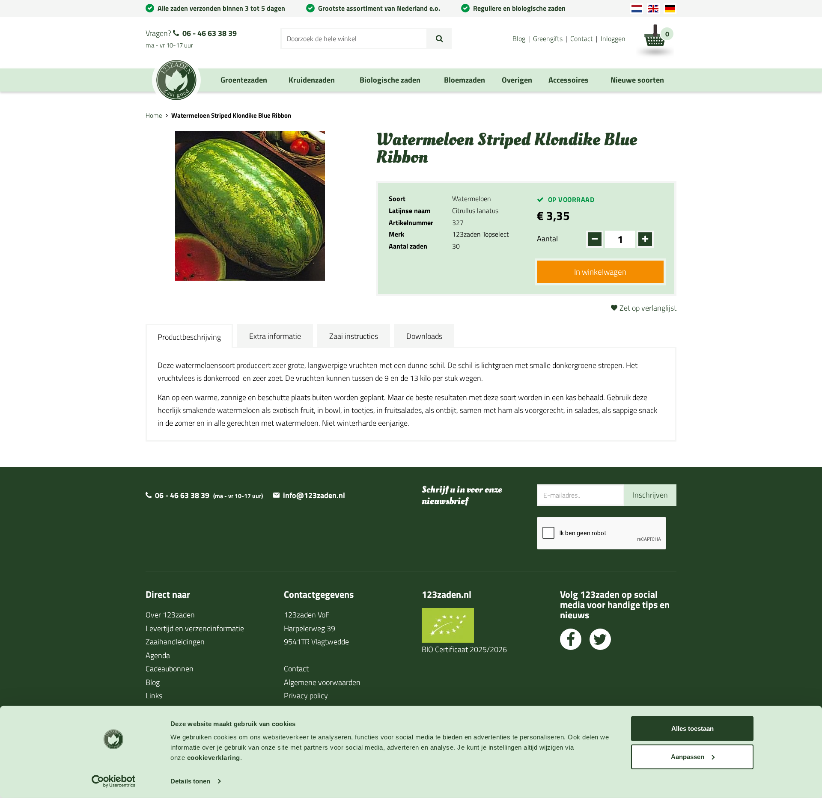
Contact (581, 38)
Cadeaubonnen (170, 668)
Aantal (547, 238)
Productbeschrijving (189, 337)
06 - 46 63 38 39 (209, 33)
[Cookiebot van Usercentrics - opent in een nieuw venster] (113, 781)
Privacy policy (306, 695)
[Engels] (653, 8)
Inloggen (613, 38)
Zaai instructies (353, 336)
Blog (518, 38)
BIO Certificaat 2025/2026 (464, 649)
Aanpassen (687, 756)
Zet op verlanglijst (647, 308)
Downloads (424, 336)
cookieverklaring (213, 757)
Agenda (158, 655)
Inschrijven (650, 495)
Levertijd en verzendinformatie (195, 628)
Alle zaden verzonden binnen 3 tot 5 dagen (221, 8)
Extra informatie (275, 336)
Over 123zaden (170, 614)
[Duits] (670, 8)
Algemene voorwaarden (322, 682)
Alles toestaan (692, 728)
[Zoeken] (439, 38)
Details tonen (190, 781)
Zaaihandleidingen (175, 641)
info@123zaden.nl (314, 495)
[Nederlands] (636, 8)
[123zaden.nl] (176, 80)
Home (154, 115)
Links (154, 695)
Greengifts (548, 38)
